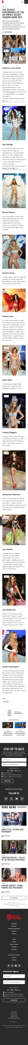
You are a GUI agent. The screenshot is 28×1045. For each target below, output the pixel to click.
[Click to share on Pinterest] (1, 523)
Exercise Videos (14, 944)
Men (14, 770)
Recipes (14, 933)
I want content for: (14, 768)
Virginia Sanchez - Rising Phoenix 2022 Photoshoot (12, 886)
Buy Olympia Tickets (14, 955)
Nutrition (14, 926)
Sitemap (14, 960)
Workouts (14, 923)
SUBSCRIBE (7, 781)
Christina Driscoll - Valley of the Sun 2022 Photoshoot (13, 858)
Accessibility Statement (14, 1018)
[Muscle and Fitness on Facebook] (6, 799)
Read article (6, 836)
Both (10, 770)
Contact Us (14, 1011)
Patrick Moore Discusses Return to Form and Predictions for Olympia (20, 735)
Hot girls (6, 701)
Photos (4, 7)
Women (19, 770)
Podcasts (14, 946)
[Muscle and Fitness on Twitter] (11, 799)
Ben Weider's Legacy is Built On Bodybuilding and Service (8, 734)
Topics (14, 939)
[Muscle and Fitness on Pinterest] (22, 799)
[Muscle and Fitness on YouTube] (17, 799)
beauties (12, 92)
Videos (14, 941)
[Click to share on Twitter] (1, 520)
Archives (14, 957)
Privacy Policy (14, 1015)
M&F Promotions (7, 773)
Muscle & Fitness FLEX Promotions (12, 776)
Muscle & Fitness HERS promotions (12, 774)
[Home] (3, 3)
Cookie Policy (14, 1016)
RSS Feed (14, 949)
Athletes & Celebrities (14, 928)
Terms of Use (14, 1013)
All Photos (14, 898)
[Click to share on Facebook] (1, 518)
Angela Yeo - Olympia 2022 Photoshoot (13, 830)
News (7, 730)
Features (14, 931)
